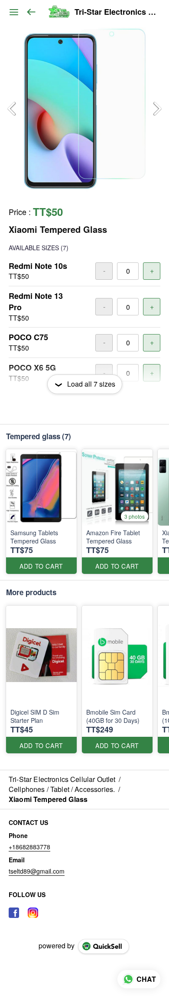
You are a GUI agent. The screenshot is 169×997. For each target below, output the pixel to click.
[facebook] (14, 913)
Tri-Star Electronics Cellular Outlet (115, 12)
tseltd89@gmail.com (37, 871)
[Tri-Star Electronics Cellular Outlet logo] (58, 12)
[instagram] (33, 913)
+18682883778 (29, 846)
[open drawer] (14, 12)
